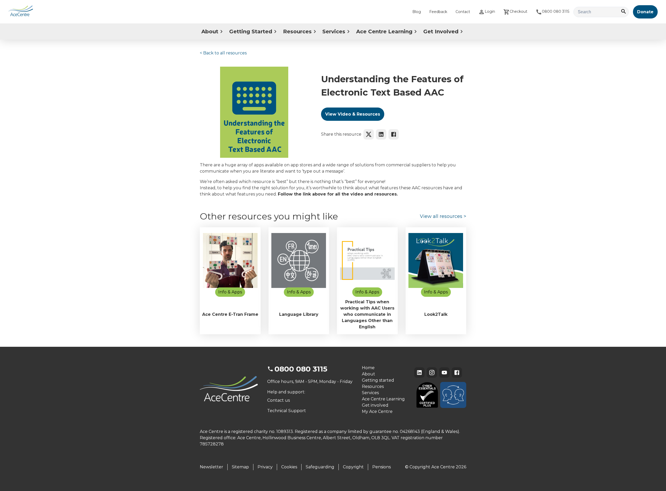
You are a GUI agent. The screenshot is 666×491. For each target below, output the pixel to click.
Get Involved (440, 31)
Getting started (378, 380)
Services (333, 31)
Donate (645, 11)
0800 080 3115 (555, 11)
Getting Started (250, 31)
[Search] (623, 12)
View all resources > (443, 216)
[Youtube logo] (444, 372)
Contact (463, 11)
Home (368, 367)
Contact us (278, 400)
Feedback (438, 11)
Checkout (518, 11)
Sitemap (240, 466)
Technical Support (286, 410)
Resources (297, 31)
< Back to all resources (223, 53)
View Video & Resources (352, 114)
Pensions (381, 466)
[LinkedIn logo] (381, 134)
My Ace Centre (377, 411)
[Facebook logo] (393, 134)
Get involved (375, 405)
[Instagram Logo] (432, 372)
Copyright (353, 466)
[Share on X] (368, 134)
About (209, 31)
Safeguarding (320, 466)
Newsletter (211, 466)
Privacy (265, 466)
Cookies (289, 466)
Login (490, 11)
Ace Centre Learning (384, 31)
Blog (416, 11)
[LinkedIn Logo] (419, 372)
